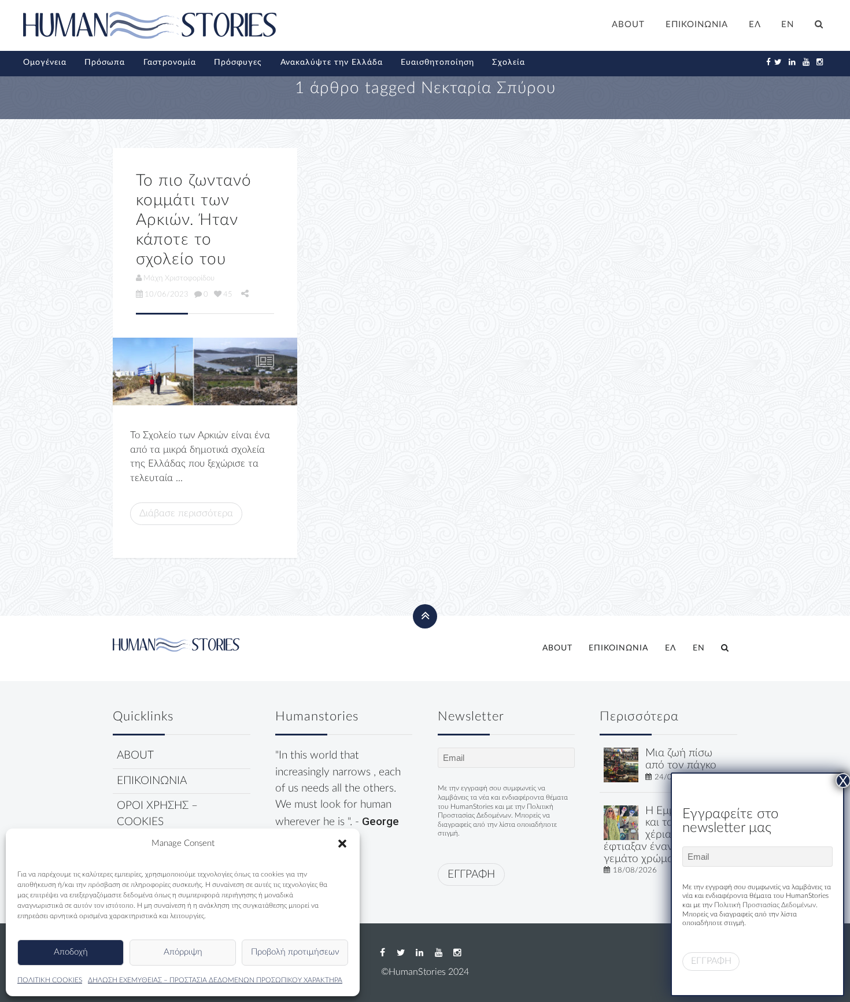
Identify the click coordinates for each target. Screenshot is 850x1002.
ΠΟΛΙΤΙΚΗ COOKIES (49, 980)
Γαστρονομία (169, 62)
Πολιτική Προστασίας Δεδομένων (765, 904)
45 (227, 294)
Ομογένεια (44, 62)
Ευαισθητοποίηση (437, 62)
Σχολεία (508, 62)
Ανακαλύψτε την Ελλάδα (331, 62)
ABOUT (628, 24)
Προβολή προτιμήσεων (295, 952)
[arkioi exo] (205, 371)
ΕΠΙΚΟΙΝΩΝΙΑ (697, 24)
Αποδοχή (71, 952)
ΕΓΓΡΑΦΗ (471, 874)
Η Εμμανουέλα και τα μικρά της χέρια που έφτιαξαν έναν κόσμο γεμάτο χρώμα (663, 834)
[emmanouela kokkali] (621, 821)
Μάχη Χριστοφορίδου (179, 278)
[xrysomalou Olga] (621, 764)
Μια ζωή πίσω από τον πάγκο (680, 759)
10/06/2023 (167, 294)
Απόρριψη (183, 952)
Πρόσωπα (104, 62)
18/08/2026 (635, 870)
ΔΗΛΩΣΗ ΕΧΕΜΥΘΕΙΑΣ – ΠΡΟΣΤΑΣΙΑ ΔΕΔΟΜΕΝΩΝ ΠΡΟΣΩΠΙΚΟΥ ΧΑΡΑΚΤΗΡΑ (215, 980)
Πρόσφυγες (238, 62)
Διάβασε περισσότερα (186, 513)
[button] (342, 843)
